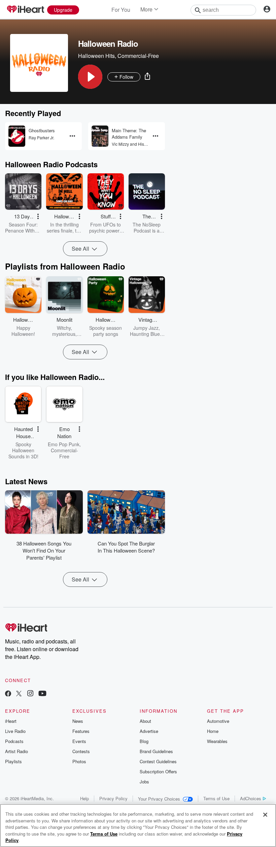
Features (81, 731)
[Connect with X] (19, 694)
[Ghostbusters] (16, 136)
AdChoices (250, 798)
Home (212, 731)
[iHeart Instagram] (30, 694)
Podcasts (14, 741)
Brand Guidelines (156, 751)
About (145, 721)
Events (79, 741)
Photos (79, 761)
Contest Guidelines (158, 761)
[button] (90, 77)
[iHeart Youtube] (42, 694)
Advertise (149, 731)
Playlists (13, 761)
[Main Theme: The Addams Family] (100, 136)
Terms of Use (216, 798)
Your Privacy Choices (159, 799)
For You (120, 9)
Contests (81, 751)
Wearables (217, 741)
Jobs (144, 781)
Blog (144, 741)
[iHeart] (25, 9)
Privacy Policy (113, 798)
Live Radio (15, 731)
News (77, 721)
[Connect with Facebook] (8, 694)
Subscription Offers (158, 771)
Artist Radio (16, 751)
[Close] (265, 814)
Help (84, 798)
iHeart (10, 721)
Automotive (218, 721)
